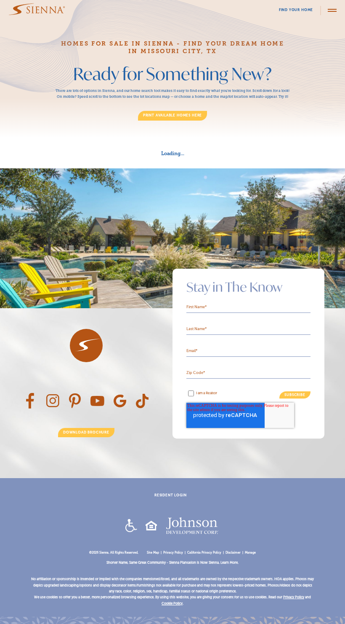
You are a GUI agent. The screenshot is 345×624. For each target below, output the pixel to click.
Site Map (153, 552)
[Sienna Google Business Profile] (120, 406)
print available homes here (172, 115)
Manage (250, 552)
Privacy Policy (173, 552)
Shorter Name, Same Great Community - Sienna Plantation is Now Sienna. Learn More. (172, 563)
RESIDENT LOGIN (170, 495)
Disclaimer (233, 552)
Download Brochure (86, 432)
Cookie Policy (172, 603)
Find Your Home (296, 10)
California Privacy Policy (204, 552)
